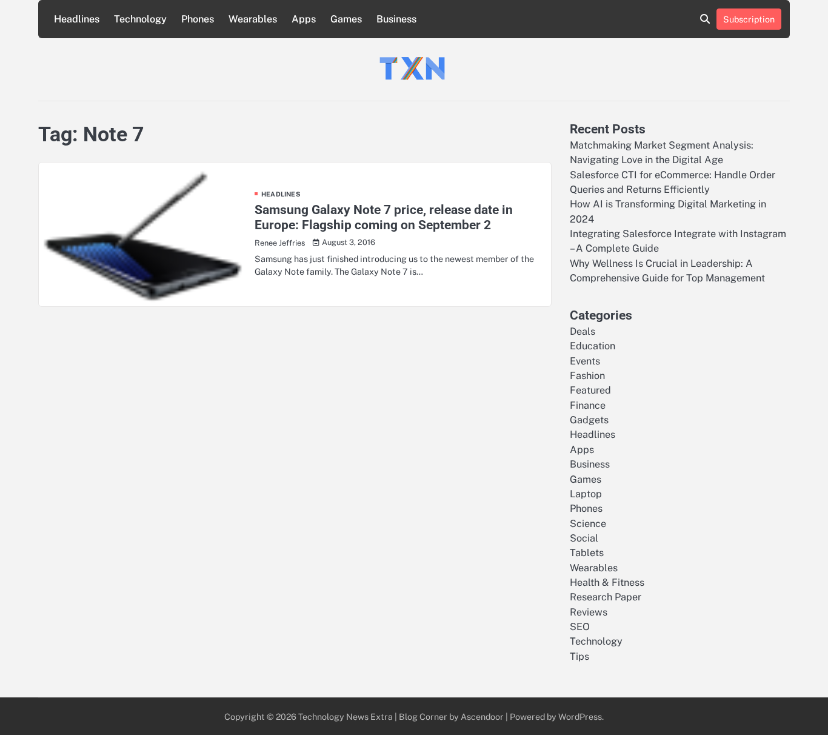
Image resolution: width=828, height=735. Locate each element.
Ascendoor (482, 716)
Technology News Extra (345, 716)
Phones (197, 19)
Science (588, 523)
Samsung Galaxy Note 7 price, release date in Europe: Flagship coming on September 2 (384, 217)
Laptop (586, 494)
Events (585, 361)
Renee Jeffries (280, 242)
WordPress (580, 716)
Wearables (253, 19)
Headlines (76, 19)
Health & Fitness (607, 582)
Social (584, 538)
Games (346, 19)
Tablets (587, 553)
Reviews (588, 612)
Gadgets (589, 420)
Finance (588, 405)
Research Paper (605, 597)
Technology (140, 19)
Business (396, 19)
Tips (579, 656)
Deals (582, 331)
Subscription (749, 19)
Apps (304, 19)
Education (592, 346)
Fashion (587, 375)
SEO (580, 627)
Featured (590, 390)
